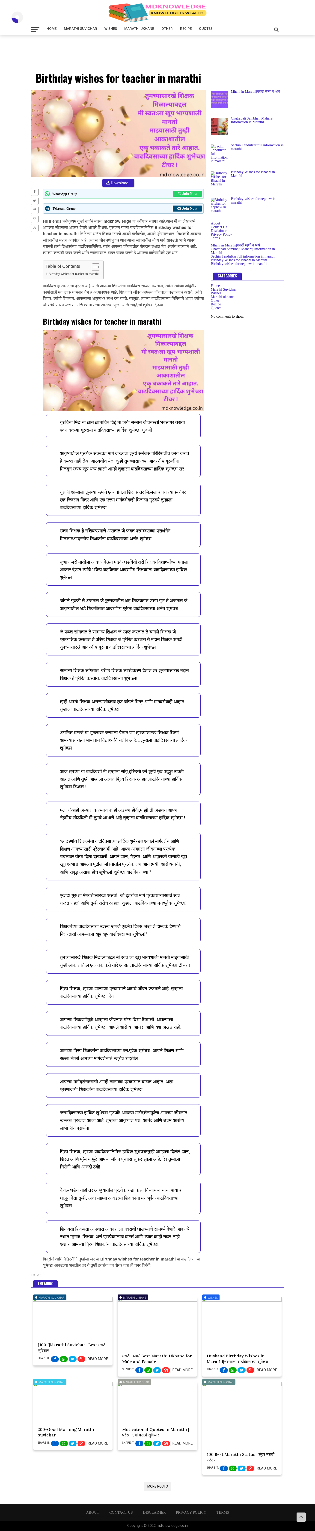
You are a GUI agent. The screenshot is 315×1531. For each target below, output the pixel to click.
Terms (215, 238)
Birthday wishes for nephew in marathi (239, 264)
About (215, 223)
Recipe (186, 29)
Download (119, 183)
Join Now (189, 194)
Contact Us (219, 227)
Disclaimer (218, 231)
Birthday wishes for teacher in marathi (74, 274)
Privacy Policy (221, 234)
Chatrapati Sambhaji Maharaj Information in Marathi (243, 251)
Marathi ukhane (139, 29)
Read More (98, 1359)
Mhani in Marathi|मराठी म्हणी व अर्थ (235, 245)
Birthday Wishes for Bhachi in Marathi (239, 260)
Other (167, 29)
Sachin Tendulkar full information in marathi (243, 256)
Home (51, 29)
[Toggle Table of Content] (93, 267)
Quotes (205, 29)
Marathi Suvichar (80, 29)
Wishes (110, 29)
